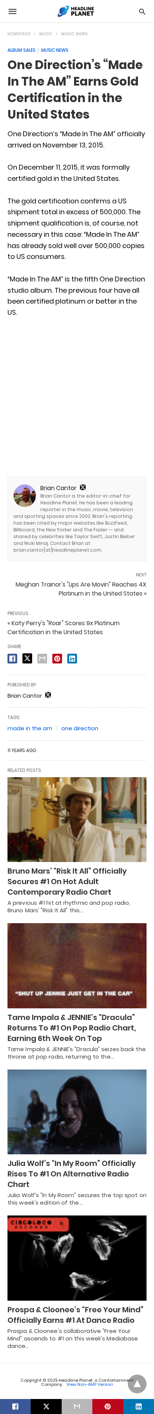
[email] (77, 1406)
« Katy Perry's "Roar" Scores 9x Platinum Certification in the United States (63, 627)
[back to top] (137, 1384)
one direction (79, 728)
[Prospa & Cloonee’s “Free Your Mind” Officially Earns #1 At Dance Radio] (77, 1258)
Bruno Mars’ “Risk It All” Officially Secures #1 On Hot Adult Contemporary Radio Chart (67, 881)
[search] (142, 11)
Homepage (19, 34)
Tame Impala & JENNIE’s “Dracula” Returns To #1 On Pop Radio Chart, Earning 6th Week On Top (71, 1028)
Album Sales (21, 50)
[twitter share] (27, 658)
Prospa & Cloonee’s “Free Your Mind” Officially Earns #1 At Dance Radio (75, 1314)
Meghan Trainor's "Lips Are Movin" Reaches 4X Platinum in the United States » (81, 589)
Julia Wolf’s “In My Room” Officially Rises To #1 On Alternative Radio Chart (71, 1174)
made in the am (29, 728)
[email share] (42, 658)
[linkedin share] (72, 658)
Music (46, 34)
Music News (74, 34)
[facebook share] (12, 658)
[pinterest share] (57, 658)
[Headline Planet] (76, 11)
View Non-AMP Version (90, 1384)
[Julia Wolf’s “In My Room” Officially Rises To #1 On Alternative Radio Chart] (77, 1112)
